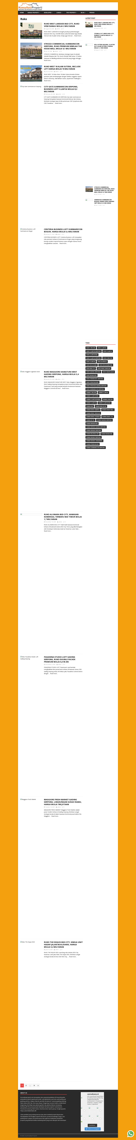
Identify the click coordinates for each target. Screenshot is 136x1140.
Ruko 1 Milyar (90, 348)
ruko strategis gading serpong (96, 385)
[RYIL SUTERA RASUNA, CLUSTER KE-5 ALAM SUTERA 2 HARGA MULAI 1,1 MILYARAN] (89, 181)
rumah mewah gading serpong (96, 427)
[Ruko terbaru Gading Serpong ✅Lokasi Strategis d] (84, 1110)
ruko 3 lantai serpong (93, 358)
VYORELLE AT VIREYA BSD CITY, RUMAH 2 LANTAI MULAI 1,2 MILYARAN (104, 35)
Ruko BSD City (90, 368)
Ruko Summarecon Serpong (95, 389)
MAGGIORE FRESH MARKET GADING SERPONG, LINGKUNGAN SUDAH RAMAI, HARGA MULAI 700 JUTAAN (63, 802)
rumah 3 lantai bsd (105, 403)
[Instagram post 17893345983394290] (92, 1110)
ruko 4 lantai (90, 361)
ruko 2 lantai (102, 348)
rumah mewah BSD (92, 423)
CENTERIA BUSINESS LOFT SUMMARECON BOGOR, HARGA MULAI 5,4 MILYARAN (63, 230)
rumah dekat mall (108, 410)
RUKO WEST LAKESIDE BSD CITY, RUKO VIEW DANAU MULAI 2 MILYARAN (61, 24)
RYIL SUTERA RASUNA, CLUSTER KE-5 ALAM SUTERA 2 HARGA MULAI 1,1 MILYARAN (104, 46)
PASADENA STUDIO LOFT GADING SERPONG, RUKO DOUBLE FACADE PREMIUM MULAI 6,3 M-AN (59, 659)
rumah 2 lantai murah (93, 399)
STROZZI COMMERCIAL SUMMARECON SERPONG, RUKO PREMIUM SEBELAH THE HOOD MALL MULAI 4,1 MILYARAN (63, 46)
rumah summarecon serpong (95, 447)
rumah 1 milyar (91, 392)
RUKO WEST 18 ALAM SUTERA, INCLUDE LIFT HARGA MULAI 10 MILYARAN (62, 67)
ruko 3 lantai (107, 351)
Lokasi (58, 12)
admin (58, 29)
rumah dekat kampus (93, 410)
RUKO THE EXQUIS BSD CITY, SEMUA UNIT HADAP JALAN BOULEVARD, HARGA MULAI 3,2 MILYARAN (63, 944)
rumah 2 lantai (103, 392)
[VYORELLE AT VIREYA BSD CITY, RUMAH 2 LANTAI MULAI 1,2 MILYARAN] (89, 37)
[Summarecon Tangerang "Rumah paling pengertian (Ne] (100, 1110)
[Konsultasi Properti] (30, 9)
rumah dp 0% (90, 420)
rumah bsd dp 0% (101, 406)
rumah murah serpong (93, 437)
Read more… (78, 36)
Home (22, 12)
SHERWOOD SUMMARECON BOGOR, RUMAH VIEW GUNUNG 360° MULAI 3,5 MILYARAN (104, 201)
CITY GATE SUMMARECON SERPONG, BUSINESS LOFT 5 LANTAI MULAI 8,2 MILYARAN (61, 89)
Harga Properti (33, 12)
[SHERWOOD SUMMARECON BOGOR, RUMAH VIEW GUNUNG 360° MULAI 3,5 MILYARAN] (89, 336)
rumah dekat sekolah (93, 413)
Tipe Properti (71, 12)
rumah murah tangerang (94, 441)
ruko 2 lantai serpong (93, 351)
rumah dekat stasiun (93, 416)
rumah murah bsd (106, 434)
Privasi (91, 12)
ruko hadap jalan (108, 372)
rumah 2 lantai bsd (92, 396)
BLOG (82, 12)
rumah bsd (89, 406)
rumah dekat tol (107, 416)
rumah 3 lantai (91, 403)
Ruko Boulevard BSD (105, 365)
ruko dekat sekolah (104, 368)
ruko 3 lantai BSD (92, 354)
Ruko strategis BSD (92, 382)
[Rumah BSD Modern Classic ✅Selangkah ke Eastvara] (84, 1118)
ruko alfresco (102, 361)
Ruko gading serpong (93, 372)
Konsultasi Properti (32, 1136)
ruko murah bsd (91, 375)
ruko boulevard (91, 365)
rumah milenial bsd (92, 434)
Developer (47, 12)
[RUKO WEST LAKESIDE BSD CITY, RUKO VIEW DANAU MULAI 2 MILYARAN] (89, 26)
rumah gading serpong (104, 420)
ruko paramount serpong (94, 379)
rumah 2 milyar (108, 399)
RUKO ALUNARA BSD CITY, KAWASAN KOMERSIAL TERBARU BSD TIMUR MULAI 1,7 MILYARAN (63, 516)
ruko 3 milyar (107, 358)
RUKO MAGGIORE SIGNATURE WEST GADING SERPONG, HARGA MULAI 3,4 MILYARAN (61, 374)
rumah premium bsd (92, 444)
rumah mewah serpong (93, 430)
